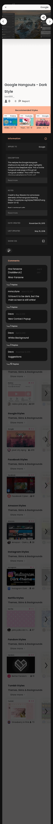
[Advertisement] (11, 412)
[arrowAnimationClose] (3, 21)
